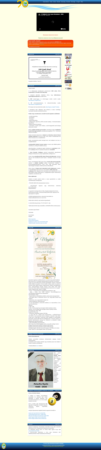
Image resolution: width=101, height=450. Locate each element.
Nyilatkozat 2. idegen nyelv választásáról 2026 (38, 221)
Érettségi (73, 1)
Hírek (51, 1)
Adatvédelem (46, 1)
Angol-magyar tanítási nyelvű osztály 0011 (37, 417)
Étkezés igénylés (32, 219)
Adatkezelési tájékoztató (49, 446)
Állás (82, 1)
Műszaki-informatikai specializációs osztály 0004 (39, 415)
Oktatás (58, 1)
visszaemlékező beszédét (34, 430)
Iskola (54, 1)
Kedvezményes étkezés (33, 220)
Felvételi (68, 1)
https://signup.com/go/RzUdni (35, 100)
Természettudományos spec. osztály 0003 (37, 414)
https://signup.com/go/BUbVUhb (35, 104)
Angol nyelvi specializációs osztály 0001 (37, 413)
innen (37, 345)
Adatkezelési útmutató (58, 446)
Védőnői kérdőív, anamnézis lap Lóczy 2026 (38, 223)
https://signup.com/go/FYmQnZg (52, 107)
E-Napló (78, 1)
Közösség (63, 1)
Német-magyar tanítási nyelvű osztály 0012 (37, 418)
